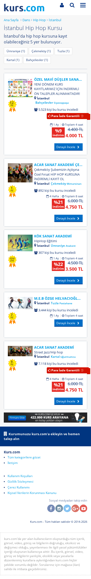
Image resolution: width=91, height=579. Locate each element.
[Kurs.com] (28, 7)
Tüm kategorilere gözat (24, 457)
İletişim (13, 463)
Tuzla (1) (63, 51)
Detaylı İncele (66, 147)
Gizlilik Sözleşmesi (20, 481)
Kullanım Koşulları (20, 476)
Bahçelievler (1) (37, 60)
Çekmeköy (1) (41, 51)
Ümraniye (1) (16, 51)
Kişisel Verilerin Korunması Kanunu (32, 493)
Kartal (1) (13, 60)
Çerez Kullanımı (19, 487)
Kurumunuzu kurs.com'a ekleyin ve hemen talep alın (42, 436)
